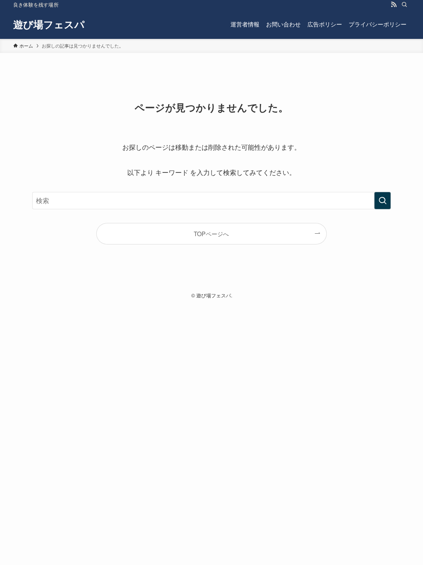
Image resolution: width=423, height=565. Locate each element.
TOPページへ (211, 233)
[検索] (404, 4)
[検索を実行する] (382, 200)
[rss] (393, 4)
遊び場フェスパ (49, 24)
